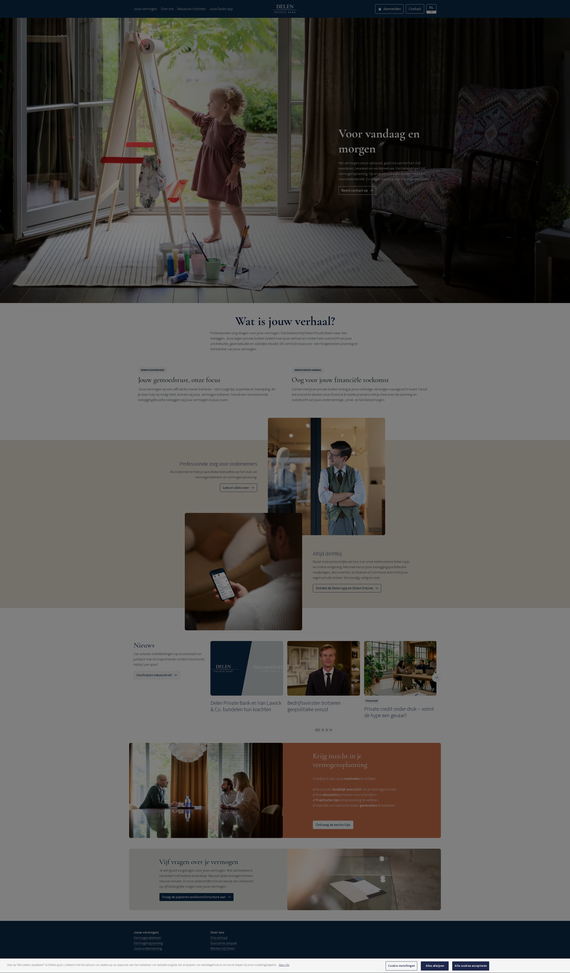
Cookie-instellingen (401, 966)
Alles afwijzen (435, 966)
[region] (285, 966)
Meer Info (284, 965)
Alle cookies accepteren (471, 966)
